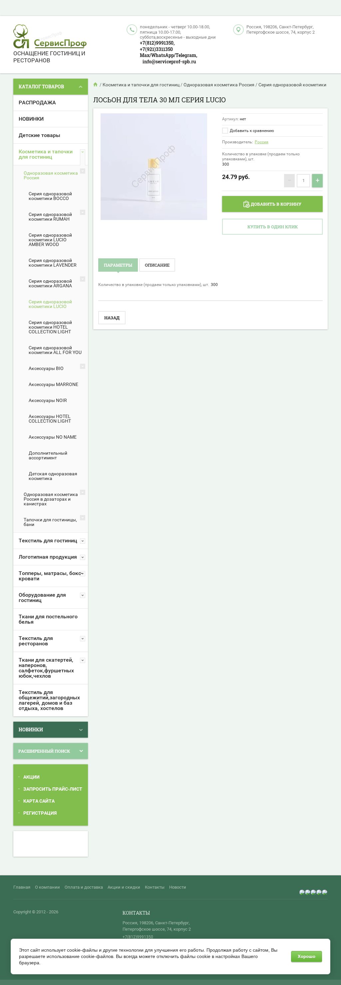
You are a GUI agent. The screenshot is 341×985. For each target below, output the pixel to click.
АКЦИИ (31, 777)
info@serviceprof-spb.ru (169, 61)
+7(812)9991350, (157, 43)
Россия (261, 142)
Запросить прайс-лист (52, 789)
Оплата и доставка (84, 887)
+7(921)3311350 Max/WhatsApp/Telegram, (168, 52)
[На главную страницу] (50, 37)
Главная (21, 887)
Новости (177, 887)
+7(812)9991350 (138, 937)
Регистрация (40, 813)
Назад (112, 318)
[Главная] (96, 85)
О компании (47, 887)
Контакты (155, 887)
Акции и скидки (124, 887)
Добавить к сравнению (251, 130)
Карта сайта (39, 801)
